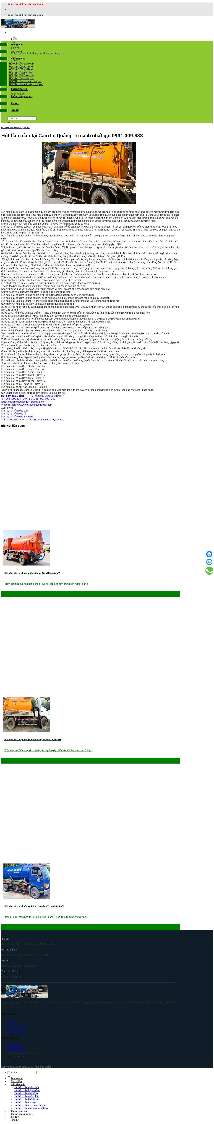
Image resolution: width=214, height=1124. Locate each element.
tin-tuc (26, 128)
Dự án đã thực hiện (17, 1032)
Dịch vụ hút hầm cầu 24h (14, 410)
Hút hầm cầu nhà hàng (21, 72)
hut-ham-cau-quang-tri (11, 128)
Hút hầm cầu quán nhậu (21, 69)
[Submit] (9, 122)
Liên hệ (11, 1023)
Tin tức (15, 103)
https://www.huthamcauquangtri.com (32, 404)
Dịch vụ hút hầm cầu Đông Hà (17, 416)
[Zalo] (209, 562)
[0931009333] (209, 571)
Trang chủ (17, 44)
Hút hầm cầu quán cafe (21, 63)
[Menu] (11, 32)
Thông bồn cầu (19, 89)
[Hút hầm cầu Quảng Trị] (18, 27)
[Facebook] (209, 554)
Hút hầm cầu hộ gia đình (22, 66)
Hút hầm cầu (18, 58)
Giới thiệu (16, 51)
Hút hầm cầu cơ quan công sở (25, 81)
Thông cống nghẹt (21, 96)
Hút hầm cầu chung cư (21, 78)
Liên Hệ (15, 110)
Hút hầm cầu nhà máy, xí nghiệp (26, 84)
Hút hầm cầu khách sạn (21, 75)
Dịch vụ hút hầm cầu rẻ (13, 413)
